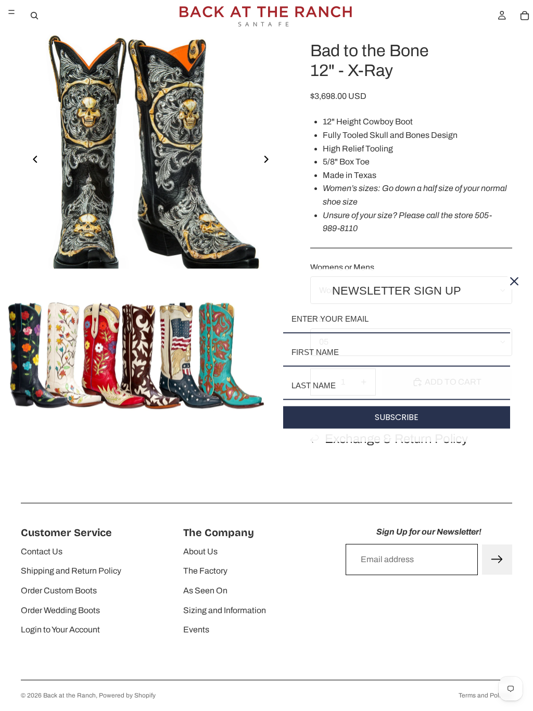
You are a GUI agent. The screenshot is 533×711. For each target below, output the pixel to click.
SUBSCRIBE (396, 417)
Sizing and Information (224, 610)
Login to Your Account (60, 629)
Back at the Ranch (69, 695)
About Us (200, 551)
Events (196, 629)
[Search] (34, 15)
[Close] (514, 281)
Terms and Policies (485, 695)
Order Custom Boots (59, 590)
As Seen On (205, 590)
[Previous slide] (32, 161)
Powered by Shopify (127, 695)
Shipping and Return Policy (71, 570)
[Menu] (11, 12)
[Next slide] (269, 161)
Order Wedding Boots (60, 610)
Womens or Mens (342, 267)
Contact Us (41, 551)
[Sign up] (497, 559)
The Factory (205, 570)
